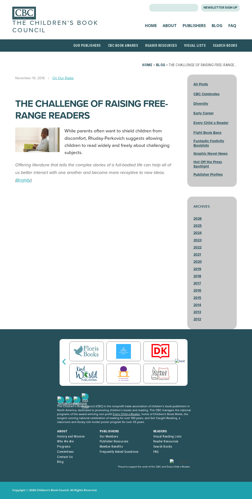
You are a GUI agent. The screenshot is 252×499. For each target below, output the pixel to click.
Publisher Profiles (208, 174)
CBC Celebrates (206, 94)
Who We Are (65, 441)
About (170, 25)
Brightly (23, 180)
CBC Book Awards (123, 45)
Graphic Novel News (210, 153)
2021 (197, 254)
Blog (217, 25)
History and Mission (71, 436)
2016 (197, 290)
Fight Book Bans (207, 132)
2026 (197, 219)
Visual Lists (195, 45)
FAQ (232, 25)
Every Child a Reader (210, 123)
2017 (197, 283)
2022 (197, 247)
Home (151, 25)
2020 (197, 262)
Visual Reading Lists (167, 436)
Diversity (200, 103)
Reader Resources (161, 45)
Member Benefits (111, 446)
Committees (65, 451)
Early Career (203, 113)
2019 (197, 269)
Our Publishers (87, 45)
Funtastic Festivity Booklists (208, 143)
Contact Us (65, 457)
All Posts (200, 84)
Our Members (109, 436)
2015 (197, 298)
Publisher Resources (114, 441)
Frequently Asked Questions (119, 451)
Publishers (194, 25)
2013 (197, 312)
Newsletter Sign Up (220, 8)
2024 (197, 233)
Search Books (225, 45)
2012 (197, 319)
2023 (197, 240)
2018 (197, 276)
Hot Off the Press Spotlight (207, 164)
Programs (63, 446)
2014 (197, 305)
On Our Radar (63, 78)
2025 (197, 226)
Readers (160, 431)
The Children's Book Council (55, 26)
